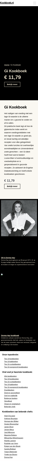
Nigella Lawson (10, 441)
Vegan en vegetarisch (12, 404)
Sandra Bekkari (10, 449)
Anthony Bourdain (11, 418)
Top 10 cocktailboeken (12, 364)
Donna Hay (8, 457)
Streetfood (8, 401)
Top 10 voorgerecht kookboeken (16, 367)
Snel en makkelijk (10, 396)
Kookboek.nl (7, 2)
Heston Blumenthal (11, 424)
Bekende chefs (9, 407)
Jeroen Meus (9, 430)
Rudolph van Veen (11, 443)
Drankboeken (9, 390)
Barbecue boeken (10, 398)
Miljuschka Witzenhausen (13, 438)
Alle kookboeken (10, 376)
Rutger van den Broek (12, 446)
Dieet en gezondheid (12, 393)
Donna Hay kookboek (10, 335)
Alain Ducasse (9, 416)
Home (6, 65)
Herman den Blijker (11, 421)
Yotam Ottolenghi (10, 452)
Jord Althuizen (9, 432)
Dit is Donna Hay (8, 258)
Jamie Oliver (9, 427)
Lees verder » (5, 268)
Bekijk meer (12, 84)
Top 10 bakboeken (11, 361)
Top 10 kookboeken (11, 359)
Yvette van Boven (10, 454)
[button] (34, 3)
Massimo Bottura (10, 435)
